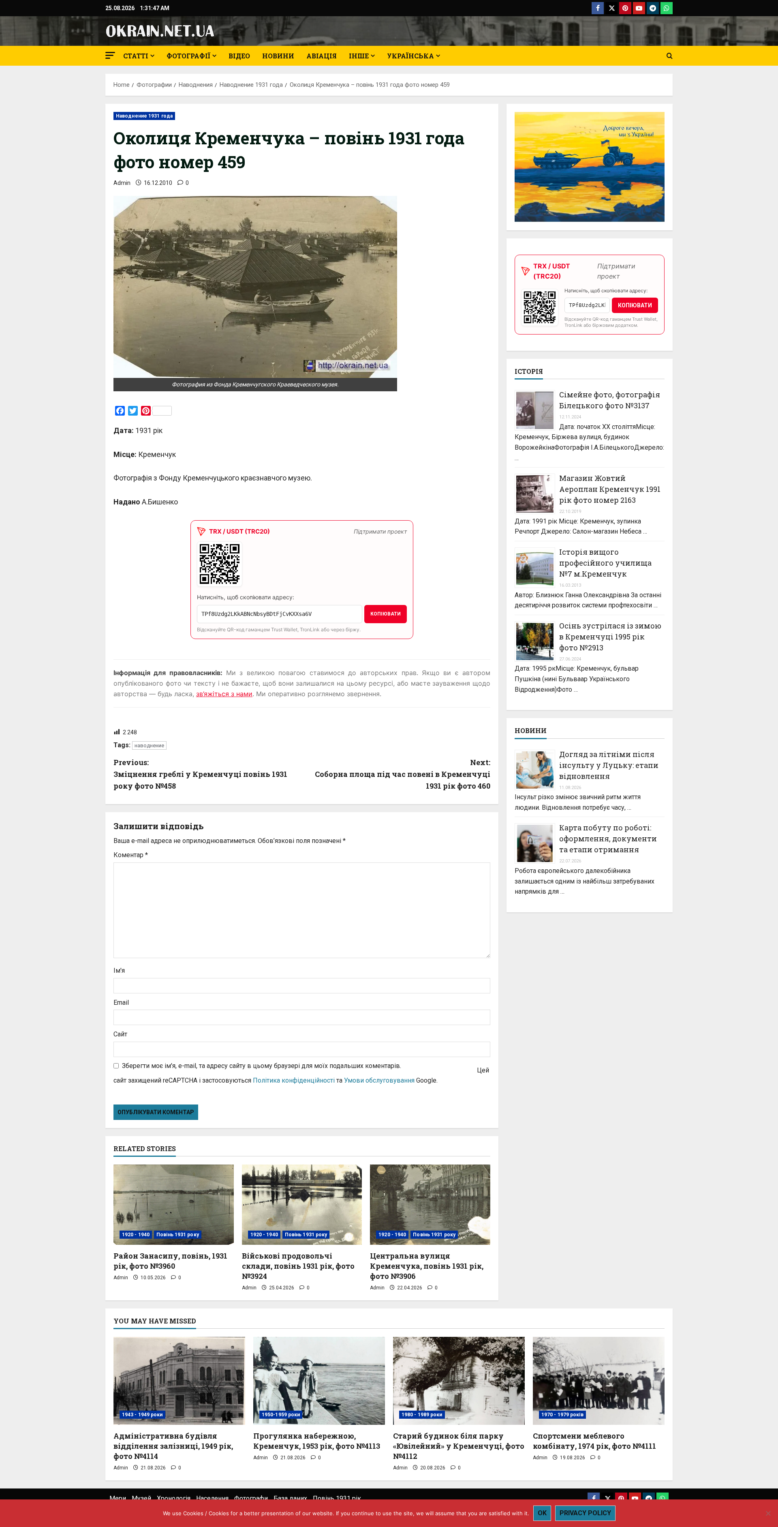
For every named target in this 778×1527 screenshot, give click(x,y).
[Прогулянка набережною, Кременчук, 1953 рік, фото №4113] (319, 1381)
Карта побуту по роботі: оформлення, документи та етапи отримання (608, 838)
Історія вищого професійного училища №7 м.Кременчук (605, 563)
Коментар (130, 855)
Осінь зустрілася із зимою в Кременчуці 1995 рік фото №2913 (610, 636)
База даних (290, 1498)
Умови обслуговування (379, 1080)
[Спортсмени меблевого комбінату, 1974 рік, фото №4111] (599, 1381)
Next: (402, 774)
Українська (410, 55)
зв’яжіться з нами (224, 694)
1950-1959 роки (281, 1415)
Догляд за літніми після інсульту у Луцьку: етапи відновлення (608, 765)
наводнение (149, 745)
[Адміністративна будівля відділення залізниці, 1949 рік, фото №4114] (179, 1381)
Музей (141, 1498)
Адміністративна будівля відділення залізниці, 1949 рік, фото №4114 (173, 1446)
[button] (110, 55)
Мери (117, 1498)
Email (121, 1002)
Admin (121, 183)
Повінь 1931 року (177, 1234)
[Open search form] (670, 56)
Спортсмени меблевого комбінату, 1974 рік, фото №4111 (594, 1441)
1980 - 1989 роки (422, 1415)
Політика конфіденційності (294, 1080)
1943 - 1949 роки (142, 1415)
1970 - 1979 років (562, 1415)
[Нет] (768, 1513)
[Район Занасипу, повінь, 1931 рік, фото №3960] (173, 1205)
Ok (542, 1513)
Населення (212, 1498)
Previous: (200, 774)
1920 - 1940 (136, 1234)
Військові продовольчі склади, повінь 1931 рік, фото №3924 (298, 1266)
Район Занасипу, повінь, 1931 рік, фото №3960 (170, 1261)
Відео (239, 55)
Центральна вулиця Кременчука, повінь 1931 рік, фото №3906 (426, 1266)
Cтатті (135, 55)
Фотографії (188, 55)
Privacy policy (585, 1513)
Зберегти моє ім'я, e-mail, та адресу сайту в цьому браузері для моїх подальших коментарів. (261, 1066)
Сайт (120, 1034)
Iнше (359, 55)
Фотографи (251, 1498)
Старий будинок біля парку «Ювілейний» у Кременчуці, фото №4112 (458, 1446)
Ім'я (119, 970)
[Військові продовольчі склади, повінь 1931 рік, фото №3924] (302, 1205)
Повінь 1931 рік (337, 1498)
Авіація (321, 55)
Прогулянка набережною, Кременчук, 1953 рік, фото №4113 (316, 1441)
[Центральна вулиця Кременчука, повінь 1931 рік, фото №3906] (430, 1205)
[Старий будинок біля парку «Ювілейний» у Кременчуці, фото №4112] (459, 1381)
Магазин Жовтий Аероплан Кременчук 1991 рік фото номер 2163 (609, 489)
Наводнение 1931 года (144, 116)
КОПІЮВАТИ (385, 614)
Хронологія (173, 1498)
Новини (278, 55)
